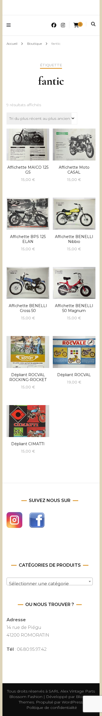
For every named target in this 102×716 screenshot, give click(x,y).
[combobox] (49, 581)
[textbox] (49, 584)
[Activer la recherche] (93, 24)
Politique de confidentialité (51, 707)
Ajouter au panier (28, 143)
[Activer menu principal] (10, 25)
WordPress (72, 702)
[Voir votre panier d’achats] (76, 25)
